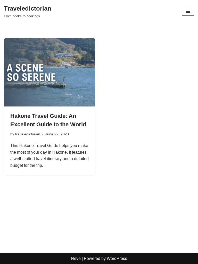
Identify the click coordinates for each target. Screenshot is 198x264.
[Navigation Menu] (188, 11)
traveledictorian (27, 134)
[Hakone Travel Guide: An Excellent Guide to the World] (49, 72)
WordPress (117, 258)
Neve (76, 258)
